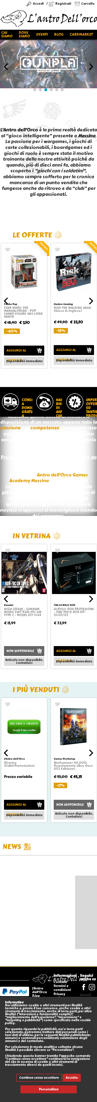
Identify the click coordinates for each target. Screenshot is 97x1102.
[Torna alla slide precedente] (5, 66)
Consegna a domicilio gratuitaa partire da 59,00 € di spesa (26, 407)
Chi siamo (6, 34)
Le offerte (32, 235)
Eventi (42, 34)
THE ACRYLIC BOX (64, 605)
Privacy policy (59, 996)
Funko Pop (10, 304)
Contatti (60, 982)
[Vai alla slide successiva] (91, 66)
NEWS (11, 846)
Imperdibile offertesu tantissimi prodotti (90, 407)
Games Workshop (64, 759)
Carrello (88, 3)
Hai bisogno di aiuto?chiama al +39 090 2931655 (58, 407)
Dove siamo (24, 34)
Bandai (8, 605)
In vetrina (31, 536)
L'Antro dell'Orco (14, 759)
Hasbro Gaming (63, 304)
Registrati (63, 3)
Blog (58, 34)
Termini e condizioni (62, 987)
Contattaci (24, 662)
